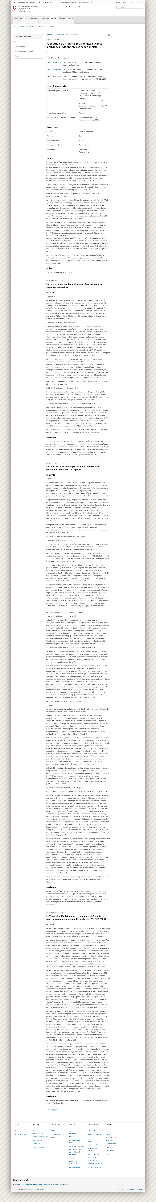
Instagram (28, 1184)
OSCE (53, 1138)
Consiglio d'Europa (57, 1134)
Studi (89, 1141)
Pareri (89, 1138)
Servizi (53, 18)
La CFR (70, 18)
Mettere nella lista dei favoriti (66, 35)
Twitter (17, 1184)
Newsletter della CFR (94, 1164)
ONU (52, 1131)
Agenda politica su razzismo (75, 1132)
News (67, 1184)
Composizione (111, 1144)
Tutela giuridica (38, 1147)
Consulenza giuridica (76, 1146)
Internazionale (44, 18)
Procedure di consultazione (92, 1159)
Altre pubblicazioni (94, 1167)
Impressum (130, 1189)
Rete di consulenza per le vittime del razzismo (75, 1152)
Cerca (17, 56)
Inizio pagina (52, 1110)
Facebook (39, 1184)
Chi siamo (109, 1131)
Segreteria (109, 1147)
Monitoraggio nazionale (92, 1150)
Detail (52, 26)
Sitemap (121, 1189)
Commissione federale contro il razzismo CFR (76, 3)
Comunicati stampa (94, 1134)
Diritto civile (37, 1144)
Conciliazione (74, 1158)
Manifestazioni (74, 1167)
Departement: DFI (47, 3)
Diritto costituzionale (40, 1137)
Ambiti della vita (20, 1134)
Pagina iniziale (18, 18)
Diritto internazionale (38, 1132)
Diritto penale (20, 46)
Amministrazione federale (25, 3)
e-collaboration (111, 1151)
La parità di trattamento (73, 1162)
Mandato (109, 1134)
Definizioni (18, 1131)
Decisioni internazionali (24, 51)
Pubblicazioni (62, 18)
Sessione (72, 1137)
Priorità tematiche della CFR (112, 1139)
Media (124, 2)
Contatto (117, 2)
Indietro (50, 35)
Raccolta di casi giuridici (29, 26)
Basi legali (34, 18)
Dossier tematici (92, 1145)
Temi (27, 18)
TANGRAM (91, 1131)
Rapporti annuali (93, 1154)
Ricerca (43, 26)
